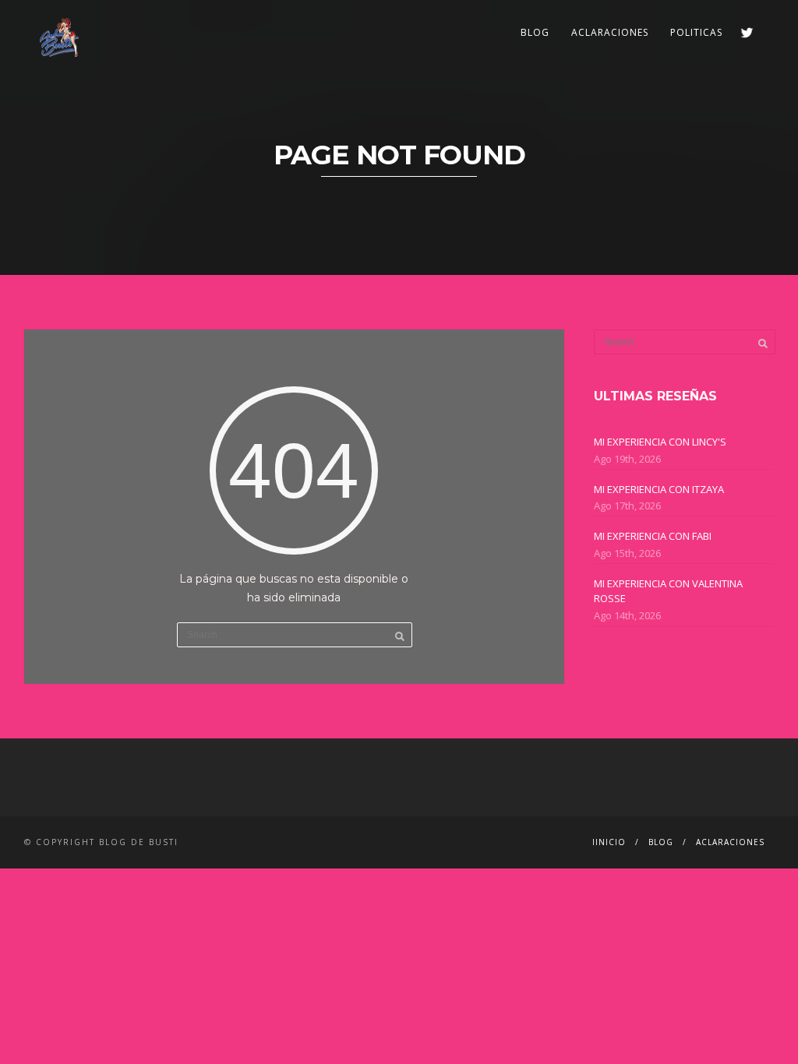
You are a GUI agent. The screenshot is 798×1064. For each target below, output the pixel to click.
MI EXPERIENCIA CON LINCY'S (660, 442)
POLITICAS (696, 32)
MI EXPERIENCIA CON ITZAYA (659, 489)
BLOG (535, 32)
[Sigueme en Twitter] (747, 32)
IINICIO (609, 842)
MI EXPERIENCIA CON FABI (652, 536)
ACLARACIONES (609, 32)
